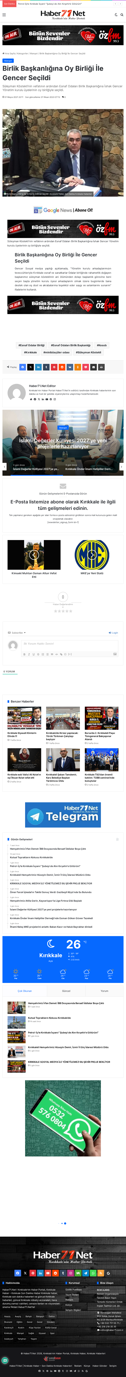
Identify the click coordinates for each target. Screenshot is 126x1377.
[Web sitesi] (31, 399)
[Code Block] (56, 654)
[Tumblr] (46, 367)
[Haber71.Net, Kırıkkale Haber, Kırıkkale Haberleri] (63, 15)
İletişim (112, 1365)
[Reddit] (62, 367)
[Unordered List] (47, 654)
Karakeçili (8, 1327)
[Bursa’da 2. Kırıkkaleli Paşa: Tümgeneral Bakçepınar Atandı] (101, 718)
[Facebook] (22, 367)
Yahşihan (22, 1339)
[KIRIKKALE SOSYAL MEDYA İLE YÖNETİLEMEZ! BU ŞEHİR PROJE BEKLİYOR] (17, 1066)
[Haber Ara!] (122, 16)
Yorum (104, 991)
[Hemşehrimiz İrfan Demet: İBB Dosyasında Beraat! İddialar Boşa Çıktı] (17, 1008)
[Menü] (4, 16)
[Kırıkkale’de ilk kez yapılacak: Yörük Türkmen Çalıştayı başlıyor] (63, 718)
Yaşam (34, 1339)
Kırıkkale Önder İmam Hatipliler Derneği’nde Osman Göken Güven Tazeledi (63, 443)
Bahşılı (29, 1316)
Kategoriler (22, 53)
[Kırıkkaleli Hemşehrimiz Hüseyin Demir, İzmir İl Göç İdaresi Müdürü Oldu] (17, 1052)
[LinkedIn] (38, 367)
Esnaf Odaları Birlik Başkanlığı (71, 345)
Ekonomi (8, 1322)
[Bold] (24, 654)
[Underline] (33, 654)
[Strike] (38, 654)
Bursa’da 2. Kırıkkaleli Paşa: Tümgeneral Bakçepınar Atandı (100, 736)
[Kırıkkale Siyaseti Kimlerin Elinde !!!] (24, 718)
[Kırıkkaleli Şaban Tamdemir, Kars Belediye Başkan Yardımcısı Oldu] (63, 759)
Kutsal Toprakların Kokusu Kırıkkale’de (49, 1017)
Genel (29, 1322)
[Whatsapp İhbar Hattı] (63, 1118)
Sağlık (31, 1333)
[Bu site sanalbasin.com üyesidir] (52, 1360)
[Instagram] (55, 399)
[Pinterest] (54, 367)
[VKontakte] (70, 367)
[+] (70, 654)
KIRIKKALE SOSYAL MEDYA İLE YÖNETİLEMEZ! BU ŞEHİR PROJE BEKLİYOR (69, 1061)
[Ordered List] (43, 654)
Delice (52, 1316)
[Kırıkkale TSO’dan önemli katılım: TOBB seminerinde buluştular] (101, 759)
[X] (30, 367)
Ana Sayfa (9, 53)
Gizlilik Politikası (73, 1289)
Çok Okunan (25, 991)
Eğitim (19, 1322)
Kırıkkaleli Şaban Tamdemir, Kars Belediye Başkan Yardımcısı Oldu (61, 777)
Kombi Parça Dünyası (71, 1360)
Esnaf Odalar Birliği (32, 345)
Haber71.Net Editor (42, 386)
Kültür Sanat (51, 1327)
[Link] (61, 654)
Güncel (66, 991)
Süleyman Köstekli (89, 352)
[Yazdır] (101, 367)
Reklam (69, 1299)
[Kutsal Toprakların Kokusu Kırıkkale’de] (17, 1022)
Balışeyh (40, 1316)
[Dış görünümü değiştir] (116, 16)
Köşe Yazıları (35, 1327)
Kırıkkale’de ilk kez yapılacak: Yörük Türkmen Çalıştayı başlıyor (62, 736)
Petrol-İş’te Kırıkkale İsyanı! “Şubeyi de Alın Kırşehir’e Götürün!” (63, 1032)
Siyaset (42, 1333)
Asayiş (7, 1316)
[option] (63, 443)
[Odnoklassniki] (77, 367)
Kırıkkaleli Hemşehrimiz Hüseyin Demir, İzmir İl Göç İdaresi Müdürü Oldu (68, 1047)
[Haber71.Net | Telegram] (63, 815)
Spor (52, 1333)
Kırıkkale (31, 352)
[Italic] (29, 654)
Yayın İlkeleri (72, 1294)
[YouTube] (47, 399)
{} (65, 654)
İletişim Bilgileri (73, 1310)
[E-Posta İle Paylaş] (93, 367)
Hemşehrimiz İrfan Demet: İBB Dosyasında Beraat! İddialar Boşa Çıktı (66, 1003)
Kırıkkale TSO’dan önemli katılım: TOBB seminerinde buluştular (99, 777)
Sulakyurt (8, 1339)
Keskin (21, 1327)
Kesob (103, 345)
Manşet (34, 53)
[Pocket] (85, 367)
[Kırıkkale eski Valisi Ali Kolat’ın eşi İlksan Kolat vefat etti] (24, 759)
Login (114, 632)
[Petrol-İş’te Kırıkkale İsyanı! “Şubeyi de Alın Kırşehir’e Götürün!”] (17, 1037)
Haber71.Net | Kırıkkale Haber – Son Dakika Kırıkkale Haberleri (41, 1365)
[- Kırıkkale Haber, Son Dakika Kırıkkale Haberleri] (63, 35)
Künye (68, 1305)
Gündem (51, 1322)
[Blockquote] (52, 654)
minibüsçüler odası (57, 352)
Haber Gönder (100, 1365)
